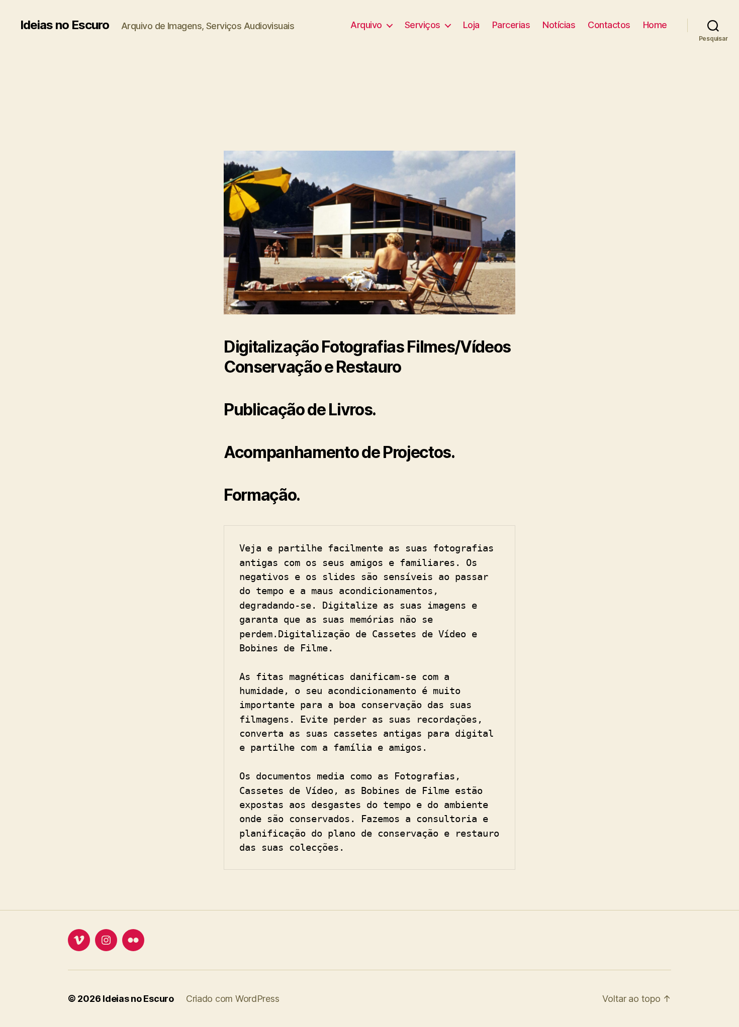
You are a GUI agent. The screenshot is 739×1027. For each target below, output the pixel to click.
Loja (471, 25)
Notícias (558, 25)
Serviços (422, 25)
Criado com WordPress (233, 998)
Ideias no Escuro (64, 25)
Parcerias (511, 25)
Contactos (609, 25)
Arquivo (366, 25)
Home (655, 25)
